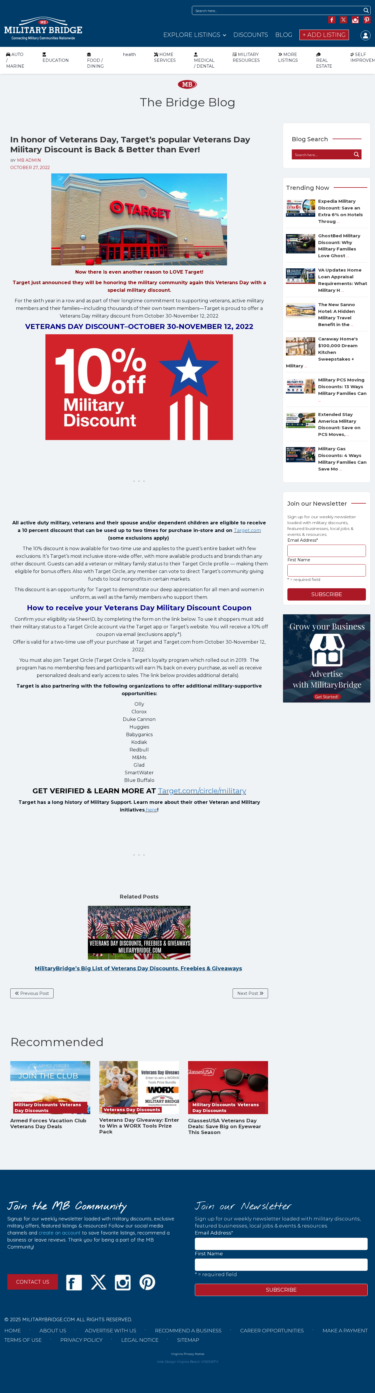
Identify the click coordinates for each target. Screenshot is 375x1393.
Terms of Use (23, 1340)
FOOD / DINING (95, 63)
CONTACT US (32, 1281)
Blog (283, 34)
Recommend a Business (188, 1331)
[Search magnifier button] (366, 10)
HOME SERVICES (165, 57)
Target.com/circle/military (202, 791)
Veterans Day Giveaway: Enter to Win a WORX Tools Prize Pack (139, 1126)
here (151, 810)
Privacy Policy (81, 1340)
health (129, 54)
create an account (60, 1233)
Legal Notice (139, 1340)
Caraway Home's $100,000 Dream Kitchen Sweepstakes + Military (322, 352)
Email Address (302, 540)
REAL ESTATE (324, 63)
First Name (298, 559)
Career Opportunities (272, 1331)
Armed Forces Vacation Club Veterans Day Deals (48, 1123)
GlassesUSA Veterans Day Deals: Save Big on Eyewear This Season (224, 1126)
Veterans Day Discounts (132, 1109)
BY (25, 160)
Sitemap (188, 1340)
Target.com (247, 530)
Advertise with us (110, 1331)
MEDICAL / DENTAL (204, 63)
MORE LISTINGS (288, 57)
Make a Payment (345, 1331)
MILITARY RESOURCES (246, 57)
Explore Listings (191, 34)
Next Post (248, 993)
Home (12, 1331)
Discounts (250, 34)
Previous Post (34, 993)
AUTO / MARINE (15, 60)
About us (53, 1331)
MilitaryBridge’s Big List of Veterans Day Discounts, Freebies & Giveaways (138, 968)
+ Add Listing (324, 34)
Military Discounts (36, 1104)
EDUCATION (55, 60)
